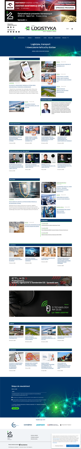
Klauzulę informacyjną (21, 404)
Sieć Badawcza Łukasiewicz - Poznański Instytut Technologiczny (20, 447)
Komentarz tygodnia (46, 99)
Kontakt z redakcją (34, 435)
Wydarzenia (44, 220)
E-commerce (13, 244)
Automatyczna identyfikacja (61, 182)
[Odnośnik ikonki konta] (72, 28)
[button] (25, 38)
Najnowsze (12, 58)
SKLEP (67, 28)
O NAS (45, 37)
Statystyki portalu (34, 438)
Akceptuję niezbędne (59, 445)
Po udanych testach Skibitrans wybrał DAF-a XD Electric (32, 106)
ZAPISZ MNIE (15, 408)
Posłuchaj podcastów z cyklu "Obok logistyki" (19, 151)
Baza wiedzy (12, 179)
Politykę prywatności (30, 404)
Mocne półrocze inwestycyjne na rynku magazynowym (62, 90)
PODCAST (64, 37)
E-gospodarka (11, 199)
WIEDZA (30, 37)
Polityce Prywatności (56, 438)
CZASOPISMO (57, 37)
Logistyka (58, 86)
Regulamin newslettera (41, 404)
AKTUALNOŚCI (21, 37)
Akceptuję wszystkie (73, 445)
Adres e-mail (14, 389)
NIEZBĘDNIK (37, 37)
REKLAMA (50, 37)
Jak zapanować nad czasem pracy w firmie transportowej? (63, 211)
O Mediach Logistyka (35, 437)
